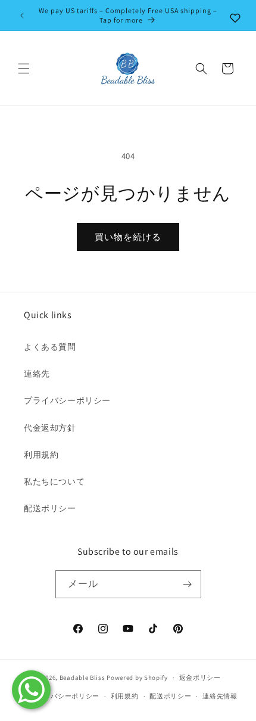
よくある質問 (50, 346)
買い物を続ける (128, 237)
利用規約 (41, 454)
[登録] (187, 584)
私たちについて (54, 481)
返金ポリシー (200, 677)
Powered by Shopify (137, 677)
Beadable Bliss (82, 677)
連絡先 (37, 373)
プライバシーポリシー (67, 400)
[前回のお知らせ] (22, 15)
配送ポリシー (50, 508)
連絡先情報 (220, 696)
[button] (24, 68)
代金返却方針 (50, 427)
